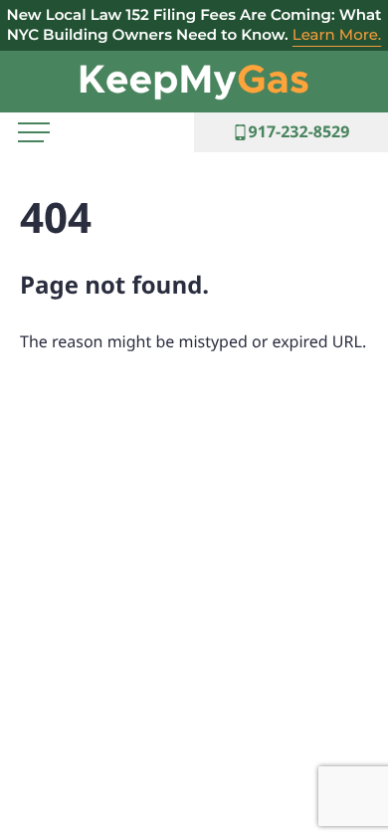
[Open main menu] (34, 132)
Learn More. (336, 34)
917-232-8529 (299, 131)
